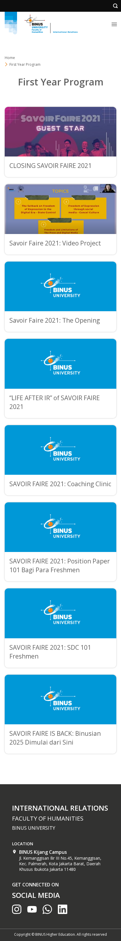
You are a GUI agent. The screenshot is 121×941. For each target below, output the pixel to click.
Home (10, 57)
